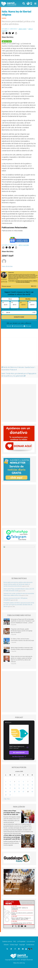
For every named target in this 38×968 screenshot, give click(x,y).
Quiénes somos (7, 941)
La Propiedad (21, 941)
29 (32, 791)
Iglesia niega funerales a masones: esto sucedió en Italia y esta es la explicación (22, 648)
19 (19, 788)
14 (28, 785)
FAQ (14, 941)
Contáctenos (30, 944)
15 (32, 785)
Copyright (22, 944)
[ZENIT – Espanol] (10, 3)
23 (5, 791)
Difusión (6, 944)
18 (14, 788)
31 (10, 795)
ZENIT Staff (23, 29)
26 (19, 791)
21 (28, 788)
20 (23, 788)
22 (32, 788)
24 (10, 791)
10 (10, 785)
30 (5, 795)
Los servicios (31, 941)
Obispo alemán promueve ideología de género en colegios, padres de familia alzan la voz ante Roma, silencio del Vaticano (21, 659)
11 (14, 785)
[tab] (11, 902)
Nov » (8, 799)
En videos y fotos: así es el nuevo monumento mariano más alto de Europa (22, 639)
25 (14, 791)
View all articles (7, 266)
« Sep (5, 799)
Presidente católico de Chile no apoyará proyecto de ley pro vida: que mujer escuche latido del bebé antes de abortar (19, 604)
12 (19, 785)
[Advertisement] (19, 352)
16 (5, 788)
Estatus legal (14, 944)
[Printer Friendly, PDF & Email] (7, 41)
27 (23, 791)
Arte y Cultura (24, 245)
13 (23, 785)
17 (10, 788)
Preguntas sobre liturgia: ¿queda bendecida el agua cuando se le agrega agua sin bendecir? (21, 630)
